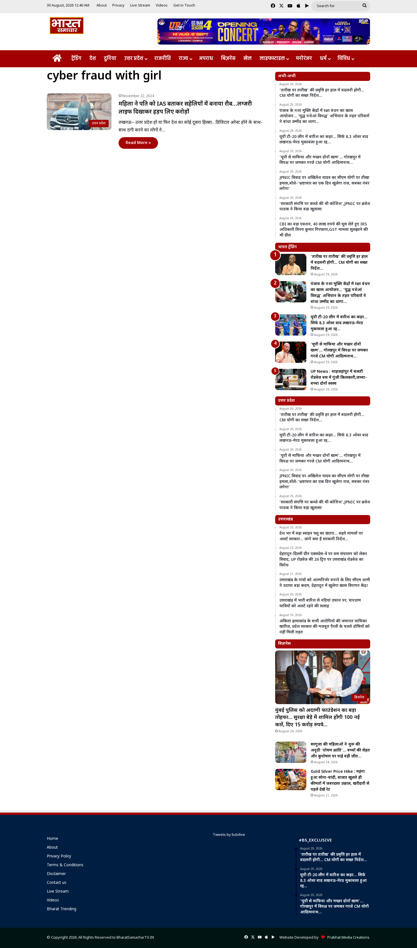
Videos (162, 5)
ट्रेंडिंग (76, 59)
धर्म (323, 59)
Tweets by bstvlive (229, 834)
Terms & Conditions (65, 865)
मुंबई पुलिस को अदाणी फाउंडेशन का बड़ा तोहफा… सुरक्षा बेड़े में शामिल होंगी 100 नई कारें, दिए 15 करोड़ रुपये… (317, 717)
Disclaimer (56, 874)
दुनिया (110, 59)
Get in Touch (184, 5)
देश (92, 59)
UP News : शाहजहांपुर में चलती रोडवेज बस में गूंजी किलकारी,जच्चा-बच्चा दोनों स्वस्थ (339, 377)
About (101, 5)
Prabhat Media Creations (347, 937)
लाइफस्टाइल (272, 59)
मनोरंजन (304, 59)
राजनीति (162, 59)
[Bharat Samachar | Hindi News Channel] (67, 25)
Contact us (56, 883)
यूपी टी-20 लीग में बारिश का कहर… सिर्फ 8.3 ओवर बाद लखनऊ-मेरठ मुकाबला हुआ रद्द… (339, 323)
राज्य (183, 59)
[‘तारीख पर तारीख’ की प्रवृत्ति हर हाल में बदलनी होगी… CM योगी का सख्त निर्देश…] (290, 264)
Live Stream (140, 5)
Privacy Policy (59, 856)
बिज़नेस (228, 59)
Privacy (118, 5)
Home (52, 839)
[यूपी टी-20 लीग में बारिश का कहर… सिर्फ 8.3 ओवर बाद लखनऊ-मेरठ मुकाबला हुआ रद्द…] (290, 325)
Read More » (138, 143)
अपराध (206, 59)
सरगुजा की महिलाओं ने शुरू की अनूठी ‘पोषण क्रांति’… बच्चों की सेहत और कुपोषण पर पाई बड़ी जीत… (340, 750)
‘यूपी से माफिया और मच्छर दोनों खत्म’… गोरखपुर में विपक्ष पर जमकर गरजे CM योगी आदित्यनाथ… (339, 350)
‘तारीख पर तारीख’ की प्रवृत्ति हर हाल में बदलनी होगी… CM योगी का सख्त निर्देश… (339, 262)
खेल (247, 59)
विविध (344, 59)
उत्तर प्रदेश (133, 59)
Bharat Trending (61, 909)
